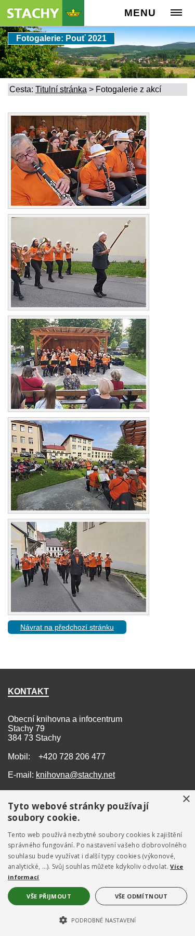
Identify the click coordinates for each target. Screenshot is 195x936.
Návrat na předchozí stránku (67, 627)
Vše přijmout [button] (49, 896)
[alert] (97, 863)
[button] (97, 919)
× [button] (186, 799)
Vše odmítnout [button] (141, 896)
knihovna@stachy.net (75, 774)
